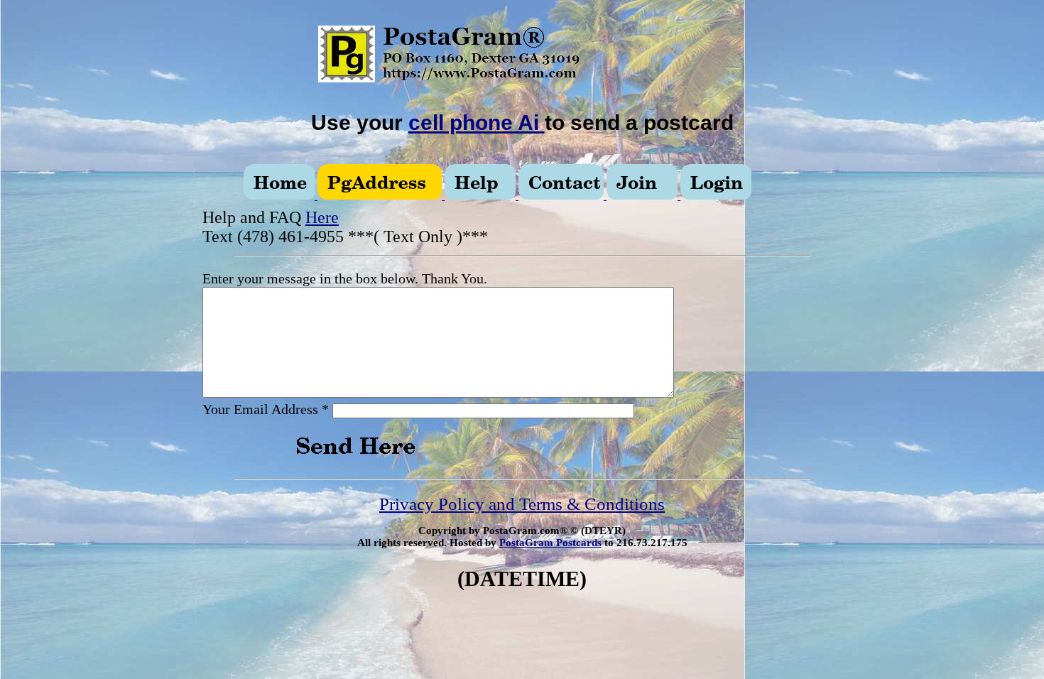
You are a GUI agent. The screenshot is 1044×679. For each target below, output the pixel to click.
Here (322, 217)
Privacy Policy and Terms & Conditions (522, 504)
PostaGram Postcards (550, 542)
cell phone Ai (476, 122)
